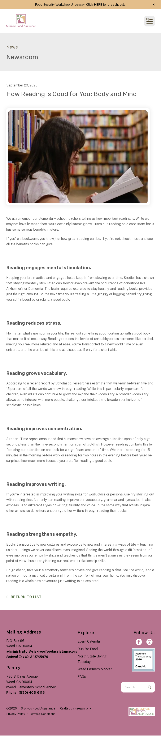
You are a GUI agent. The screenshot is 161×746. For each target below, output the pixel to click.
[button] (153, 5)
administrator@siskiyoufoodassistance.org (42, 651)
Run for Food (88, 649)
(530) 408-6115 (32, 693)
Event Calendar (89, 641)
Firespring (81, 708)
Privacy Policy (15, 714)
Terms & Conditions (42, 714)
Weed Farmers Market (95, 669)
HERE (98, 4)
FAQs (82, 677)
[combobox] (132, 687)
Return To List (26, 597)
